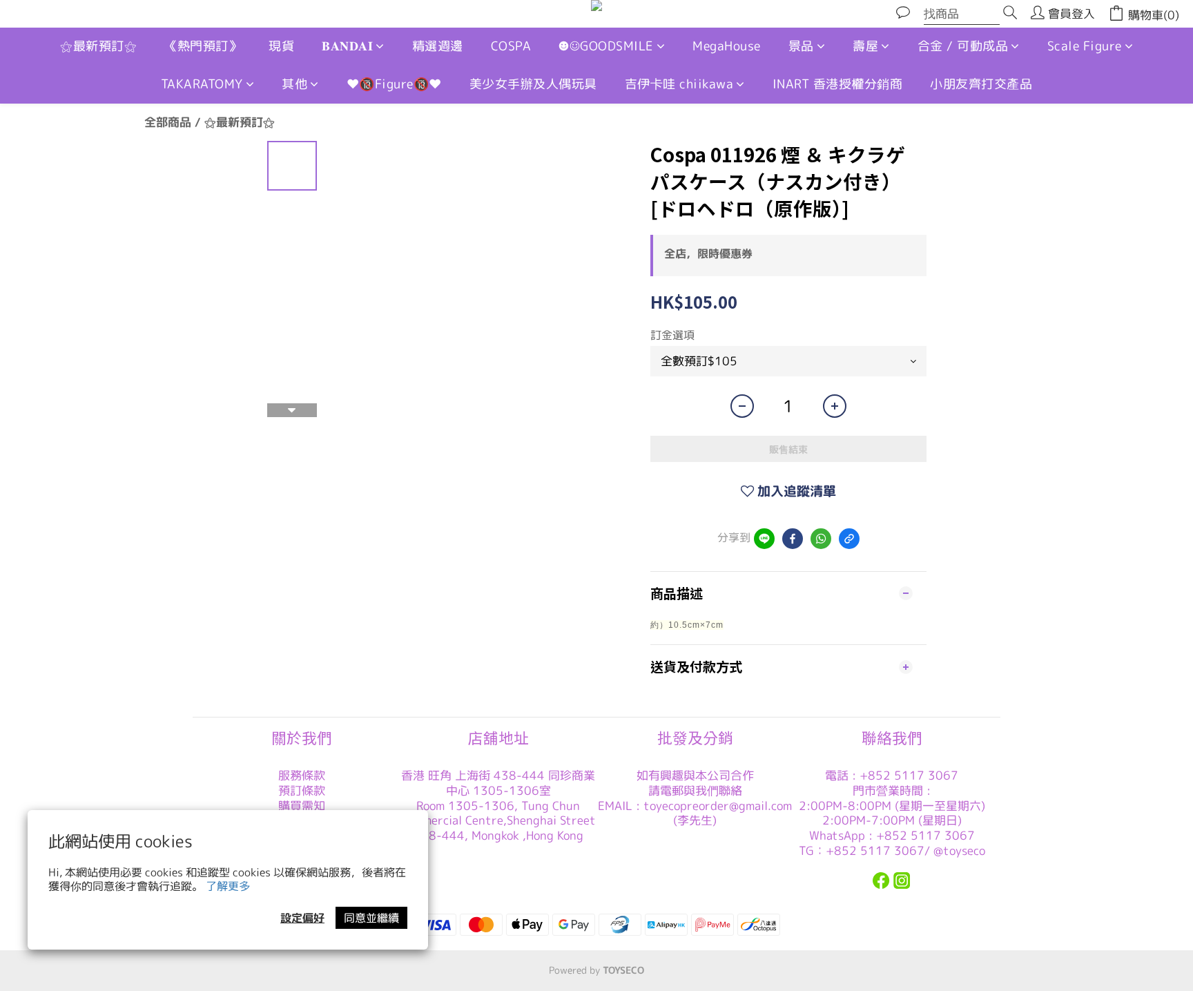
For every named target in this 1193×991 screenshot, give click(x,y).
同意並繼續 (371, 917)
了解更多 (228, 886)
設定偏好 (302, 917)
